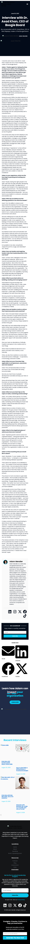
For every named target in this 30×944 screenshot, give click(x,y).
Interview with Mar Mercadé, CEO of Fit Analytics (7, 796)
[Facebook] (25, 612)
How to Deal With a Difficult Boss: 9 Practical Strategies (22, 769)
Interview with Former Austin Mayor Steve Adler (7, 762)
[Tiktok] (25, 616)
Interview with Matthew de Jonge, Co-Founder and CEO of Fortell (22, 807)
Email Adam (15, 869)
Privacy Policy (21, 899)
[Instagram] (15, 612)
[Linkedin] (10, 612)
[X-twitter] (20, 612)
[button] (27, 4)
